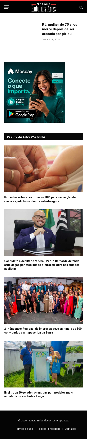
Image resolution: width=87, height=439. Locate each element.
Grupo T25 (62, 420)
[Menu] (6, 7)
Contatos (70, 428)
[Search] (81, 7)
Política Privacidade (49, 428)
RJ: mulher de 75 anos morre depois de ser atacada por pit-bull (59, 29)
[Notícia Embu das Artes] (43, 7)
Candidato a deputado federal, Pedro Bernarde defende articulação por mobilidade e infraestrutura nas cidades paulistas (42, 264)
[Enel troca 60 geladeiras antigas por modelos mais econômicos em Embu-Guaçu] (43, 364)
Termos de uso (24, 428)
